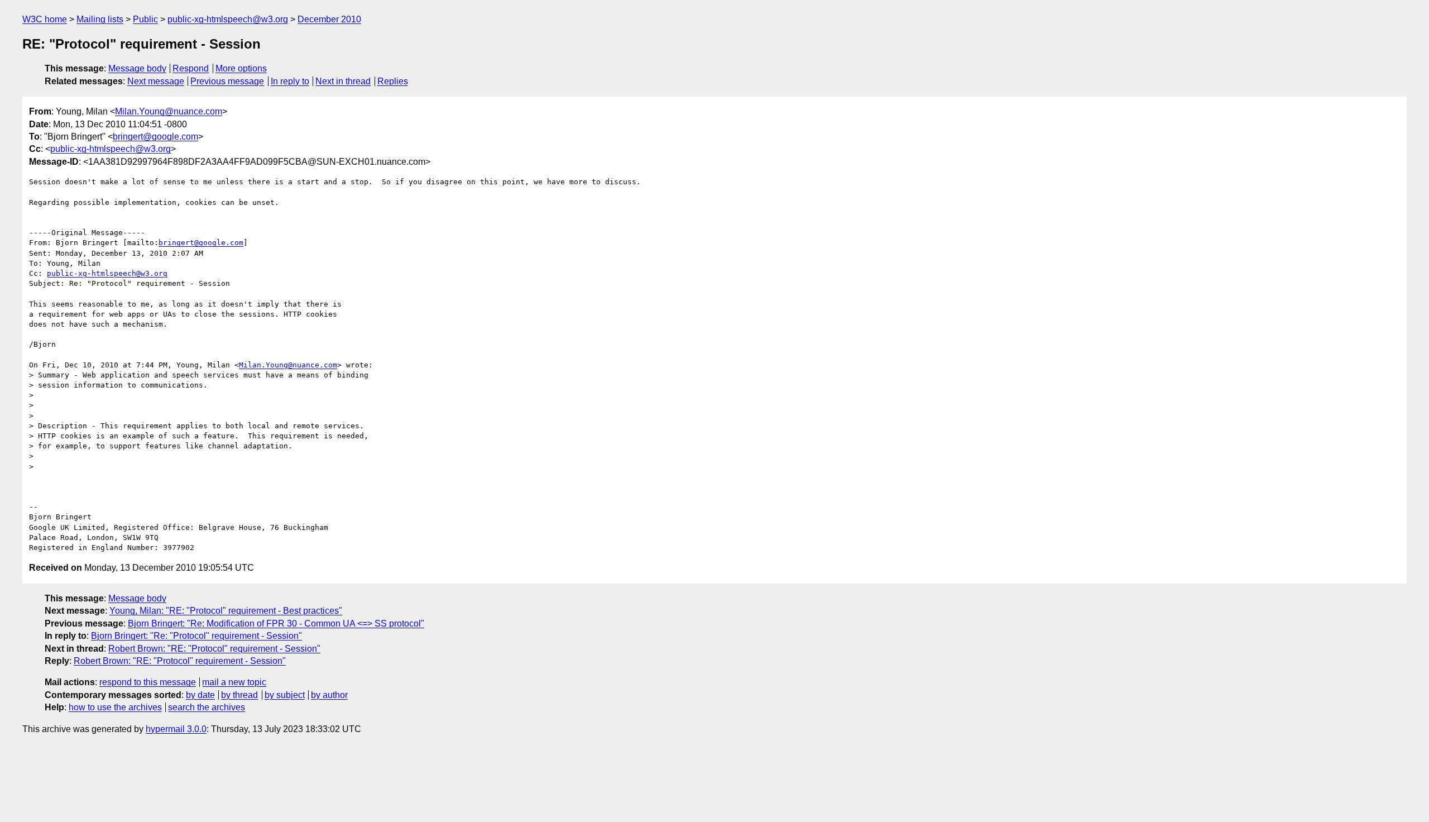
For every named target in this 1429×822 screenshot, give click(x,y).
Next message (155, 81)
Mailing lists (99, 19)
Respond (190, 68)
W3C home (44, 19)
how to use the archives (115, 707)
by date (200, 695)
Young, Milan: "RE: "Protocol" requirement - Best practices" (225, 610)
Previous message (227, 81)
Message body (137, 68)
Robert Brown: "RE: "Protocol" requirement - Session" (214, 648)
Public (145, 19)
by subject (285, 695)
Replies (392, 81)
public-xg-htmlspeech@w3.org (227, 19)
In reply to (290, 81)
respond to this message (147, 682)
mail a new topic (234, 682)
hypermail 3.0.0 (176, 729)
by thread (239, 695)
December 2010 (329, 19)
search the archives (206, 707)
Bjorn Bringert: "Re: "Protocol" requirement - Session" (196, 636)
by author (329, 695)
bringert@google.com (155, 136)
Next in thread (343, 81)
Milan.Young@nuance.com (168, 111)
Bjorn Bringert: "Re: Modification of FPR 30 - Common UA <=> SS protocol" (276, 623)
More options (241, 68)
